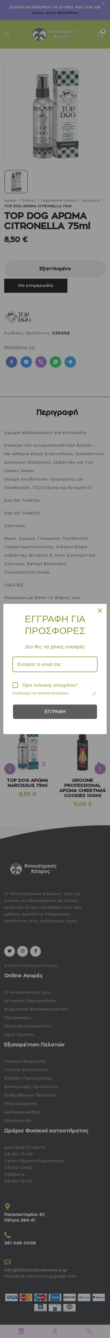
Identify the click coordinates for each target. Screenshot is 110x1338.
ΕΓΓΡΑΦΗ (55, 711)
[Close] (100, 610)
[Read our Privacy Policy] (94, 693)
